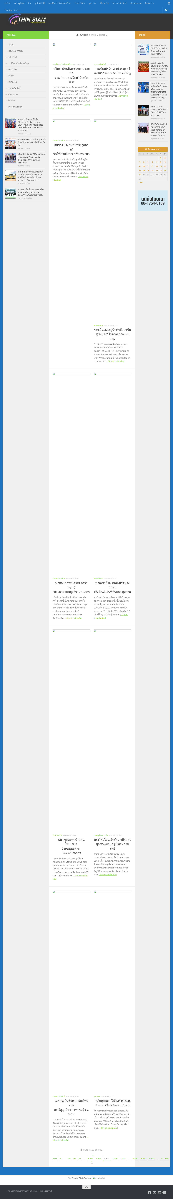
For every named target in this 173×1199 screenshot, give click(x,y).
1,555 (123, 1158)
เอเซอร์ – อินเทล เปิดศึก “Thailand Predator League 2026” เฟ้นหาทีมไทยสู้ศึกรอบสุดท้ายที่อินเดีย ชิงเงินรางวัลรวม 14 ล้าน (30, 125)
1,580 (151, 1158)
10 (69, 1158)
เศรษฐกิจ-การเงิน (22, 3)
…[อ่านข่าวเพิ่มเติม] (115, 361)
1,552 (98, 1158)
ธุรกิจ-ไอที (40, 3)
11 (144, 166)
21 (157, 170)
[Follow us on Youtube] (155, 1193)
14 (157, 166)
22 (160, 170)
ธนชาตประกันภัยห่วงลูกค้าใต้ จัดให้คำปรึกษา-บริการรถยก (71, 149)
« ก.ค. (140, 182)
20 (74, 1158)
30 (79, 1158)
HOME (8, 3)
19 (148, 170)
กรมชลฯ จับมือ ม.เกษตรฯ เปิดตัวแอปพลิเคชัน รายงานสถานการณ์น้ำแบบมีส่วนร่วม (31, 192)
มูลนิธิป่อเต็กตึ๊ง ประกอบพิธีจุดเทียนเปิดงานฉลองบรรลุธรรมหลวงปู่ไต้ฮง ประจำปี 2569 (159, 69)
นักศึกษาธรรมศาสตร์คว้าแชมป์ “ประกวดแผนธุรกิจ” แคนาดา (71, 587)
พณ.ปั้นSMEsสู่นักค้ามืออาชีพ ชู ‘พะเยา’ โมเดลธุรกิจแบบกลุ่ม (112, 334)
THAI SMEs (80, 3)
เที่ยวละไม (104, 3)
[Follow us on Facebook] (150, 1193)
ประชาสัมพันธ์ (120, 3)
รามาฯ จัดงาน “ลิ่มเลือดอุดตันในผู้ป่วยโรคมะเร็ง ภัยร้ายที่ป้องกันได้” (32, 142)
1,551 (90, 1158)
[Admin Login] (164, 1193)
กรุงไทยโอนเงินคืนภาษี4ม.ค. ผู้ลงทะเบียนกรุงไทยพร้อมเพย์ (112, 844)
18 (144, 170)
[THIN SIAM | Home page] (27, 19)
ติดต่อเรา (149, 3)
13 (152, 166)
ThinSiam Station (12, 10)
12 (148, 166)
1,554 (114, 1158)
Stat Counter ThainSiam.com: (80, 1178)
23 (165, 170)
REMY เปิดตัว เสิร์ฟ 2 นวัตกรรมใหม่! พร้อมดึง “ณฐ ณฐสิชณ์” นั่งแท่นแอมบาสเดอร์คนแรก (159, 130)
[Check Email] (159, 1193)
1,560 (135, 1158)
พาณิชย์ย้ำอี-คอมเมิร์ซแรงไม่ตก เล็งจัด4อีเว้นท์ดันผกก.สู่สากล (112, 587)
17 (140, 170)
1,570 (143, 1158)
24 (140, 174)
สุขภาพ (92, 3)
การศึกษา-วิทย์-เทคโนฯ (59, 3)
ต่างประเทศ (135, 3)
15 (160, 166)
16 (165, 166)
